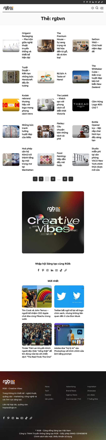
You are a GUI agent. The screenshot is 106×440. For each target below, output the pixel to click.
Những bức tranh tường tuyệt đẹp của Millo (27, 131)
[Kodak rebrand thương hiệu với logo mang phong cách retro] (11, 105)
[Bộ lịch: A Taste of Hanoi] (45, 77)
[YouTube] (95, 2)
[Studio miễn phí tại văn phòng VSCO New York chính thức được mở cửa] (80, 159)
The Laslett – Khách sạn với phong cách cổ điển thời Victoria (62, 104)
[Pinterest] (87, 2)
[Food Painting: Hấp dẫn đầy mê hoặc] (45, 159)
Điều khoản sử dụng (63, 436)
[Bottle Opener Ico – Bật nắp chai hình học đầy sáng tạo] (80, 131)
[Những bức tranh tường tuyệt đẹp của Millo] (11, 131)
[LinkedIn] (93, 2)
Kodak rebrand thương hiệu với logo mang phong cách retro (27, 104)
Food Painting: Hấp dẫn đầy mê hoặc (61, 159)
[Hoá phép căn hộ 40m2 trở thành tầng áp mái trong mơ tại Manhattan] (11, 159)
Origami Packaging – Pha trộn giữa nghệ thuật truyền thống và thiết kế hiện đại (27, 45)
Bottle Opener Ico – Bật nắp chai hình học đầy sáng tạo (96, 131)
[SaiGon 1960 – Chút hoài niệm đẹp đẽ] (80, 45)
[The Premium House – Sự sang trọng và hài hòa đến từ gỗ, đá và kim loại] (45, 45)
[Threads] (101, 2)
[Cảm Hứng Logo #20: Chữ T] (80, 105)
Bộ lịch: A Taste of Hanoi (61, 76)
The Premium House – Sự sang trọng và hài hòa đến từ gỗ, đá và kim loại (62, 45)
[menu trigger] (101, 8)
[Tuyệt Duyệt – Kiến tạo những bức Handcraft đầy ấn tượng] (11, 77)
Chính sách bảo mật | (44, 436)
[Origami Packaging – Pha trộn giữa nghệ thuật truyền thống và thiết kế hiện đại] (11, 45)
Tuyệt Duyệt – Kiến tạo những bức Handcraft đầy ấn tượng (27, 76)
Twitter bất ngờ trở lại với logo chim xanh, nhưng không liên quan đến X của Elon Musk (68, 313)
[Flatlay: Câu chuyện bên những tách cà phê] (45, 131)
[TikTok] (98, 2)
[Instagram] (90, 2)
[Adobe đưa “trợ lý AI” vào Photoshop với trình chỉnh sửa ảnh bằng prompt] (69, 334)
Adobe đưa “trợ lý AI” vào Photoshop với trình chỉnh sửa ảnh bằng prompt (69, 351)
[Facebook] (84, 2)
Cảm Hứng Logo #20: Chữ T (97, 104)
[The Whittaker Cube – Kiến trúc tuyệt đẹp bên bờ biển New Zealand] (80, 77)
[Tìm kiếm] (97, 8)
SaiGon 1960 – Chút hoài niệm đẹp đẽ (97, 45)
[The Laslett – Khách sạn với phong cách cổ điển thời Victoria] (45, 105)
